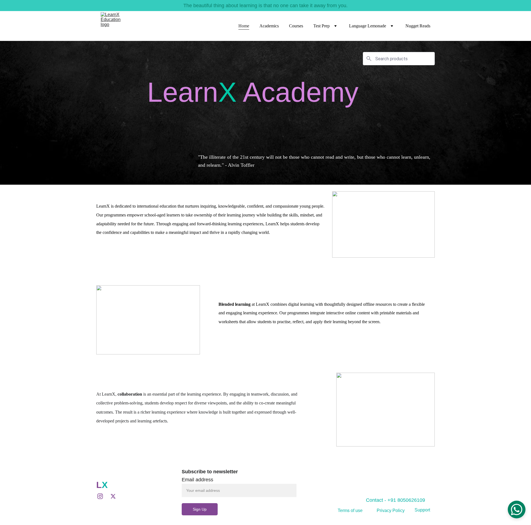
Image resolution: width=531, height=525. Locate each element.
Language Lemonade (367, 25)
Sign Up (200, 509)
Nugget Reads (417, 25)
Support (422, 510)
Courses (296, 25)
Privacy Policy (391, 510)
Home (243, 25)
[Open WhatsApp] (516, 509)
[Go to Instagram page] (102, 496)
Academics (269, 25)
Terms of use (350, 510)
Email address (197, 479)
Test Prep (321, 25)
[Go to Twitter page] (113, 496)
